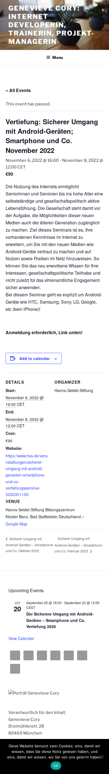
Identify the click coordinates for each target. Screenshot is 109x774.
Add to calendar (34, 358)
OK (56, 765)
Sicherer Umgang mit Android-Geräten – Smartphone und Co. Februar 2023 (78, 544)
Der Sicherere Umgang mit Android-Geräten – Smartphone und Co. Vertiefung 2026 (60, 620)
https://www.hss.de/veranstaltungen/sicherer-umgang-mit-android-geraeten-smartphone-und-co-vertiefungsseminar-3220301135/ (27, 475)
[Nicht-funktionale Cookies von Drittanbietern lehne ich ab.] (102, 756)
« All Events (18, 90)
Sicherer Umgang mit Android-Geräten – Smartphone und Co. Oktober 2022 (29, 544)
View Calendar (21, 638)
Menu (57, 57)
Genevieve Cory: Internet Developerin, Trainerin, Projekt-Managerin (51, 25)
